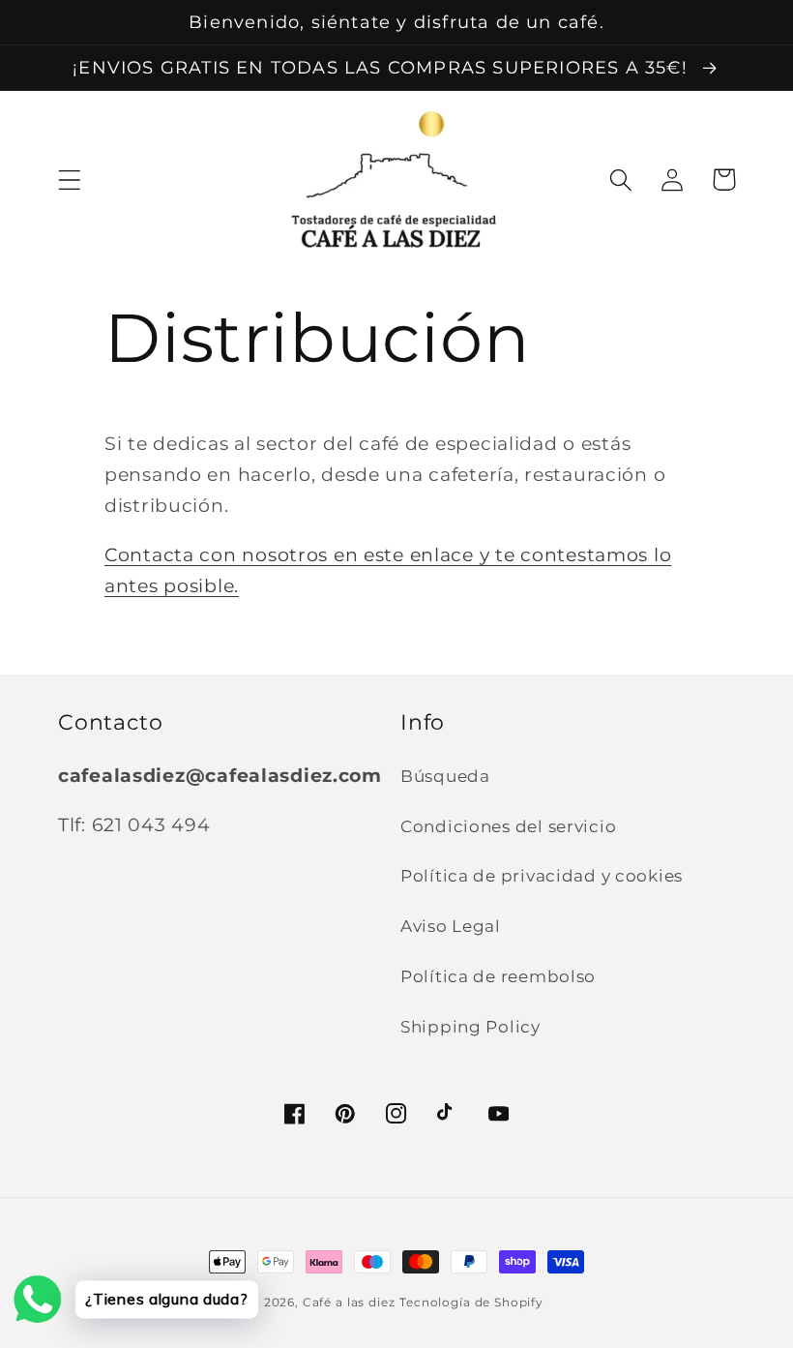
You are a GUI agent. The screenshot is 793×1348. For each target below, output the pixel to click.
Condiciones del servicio (508, 826)
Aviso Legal (450, 926)
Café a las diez (349, 1302)
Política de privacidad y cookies (541, 875)
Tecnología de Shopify (471, 1302)
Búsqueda (445, 776)
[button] (70, 179)
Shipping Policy (470, 1026)
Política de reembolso (498, 976)
